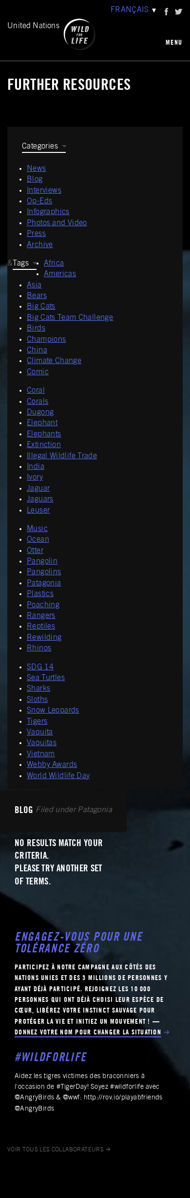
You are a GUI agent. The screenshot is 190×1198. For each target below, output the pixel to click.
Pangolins (44, 572)
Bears (37, 296)
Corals (37, 402)
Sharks (38, 689)
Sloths (37, 700)
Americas (60, 274)
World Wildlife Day (58, 776)
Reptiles (41, 627)
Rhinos (39, 648)
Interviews (44, 191)
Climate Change (54, 361)
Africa (54, 263)
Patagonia (44, 583)
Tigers (37, 722)
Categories (40, 146)
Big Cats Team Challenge (70, 318)
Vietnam (41, 754)
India (35, 467)
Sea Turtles (46, 678)
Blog (35, 179)
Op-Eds (39, 201)
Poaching (43, 605)
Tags (21, 263)
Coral (36, 391)
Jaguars (40, 499)
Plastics (40, 594)
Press (36, 234)
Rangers (41, 616)
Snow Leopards (53, 711)
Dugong (40, 412)
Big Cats (41, 307)
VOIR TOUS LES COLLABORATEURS (55, 1150)
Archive (40, 245)
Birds (36, 329)
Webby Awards (52, 765)
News (36, 169)
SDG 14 (40, 667)
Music (37, 529)
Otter (35, 551)
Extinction (44, 445)
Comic (38, 372)
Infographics (48, 212)
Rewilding (44, 638)
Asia (34, 285)
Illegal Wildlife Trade (62, 456)
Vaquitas (42, 743)
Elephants (44, 434)
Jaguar (38, 489)
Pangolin (42, 562)
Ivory (35, 478)
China (37, 350)
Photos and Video (57, 223)
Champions (46, 340)
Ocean (38, 540)
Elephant (42, 423)
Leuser (38, 511)
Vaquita (40, 732)
